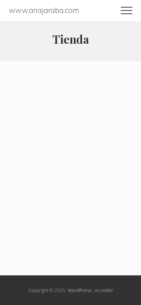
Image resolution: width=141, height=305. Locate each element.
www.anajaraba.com (44, 10)
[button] (126, 10)
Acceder (104, 290)
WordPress (79, 290)
